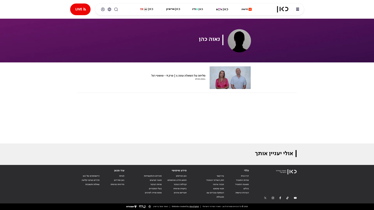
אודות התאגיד (242, 180)
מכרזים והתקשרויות (153, 176)
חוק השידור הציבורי (215, 180)
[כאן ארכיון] (173, 9)
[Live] (80, 9)
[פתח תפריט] (298, 9)
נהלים (246, 189)
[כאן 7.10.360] (146, 9)
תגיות (121, 176)
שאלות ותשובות (92, 184)
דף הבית (245, 176)
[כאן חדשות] (246, 9)
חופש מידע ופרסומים (177, 180)
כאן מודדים (119, 180)
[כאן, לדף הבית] (280, 9)
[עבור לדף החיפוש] (116, 9)
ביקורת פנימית (180, 189)
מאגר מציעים (156, 180)
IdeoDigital (194, 207)
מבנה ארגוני (218, 184)
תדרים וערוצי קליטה (90, 180)
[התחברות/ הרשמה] (103, 9)
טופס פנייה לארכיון (153, 193)
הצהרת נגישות (242, 193)
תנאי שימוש (218, 189)
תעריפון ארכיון (180, 192)
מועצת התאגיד (242, 184)
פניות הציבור (156, 184)
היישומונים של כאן (91, 176)
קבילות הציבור (180, 184)
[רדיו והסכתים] (197, 9)
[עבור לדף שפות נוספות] (109, 9)
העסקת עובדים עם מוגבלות (215, 195)
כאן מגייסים (181, 176)
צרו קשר (220, 176)
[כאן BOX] (222, 9)
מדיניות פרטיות (117, 184)
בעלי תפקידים (155, 189)
